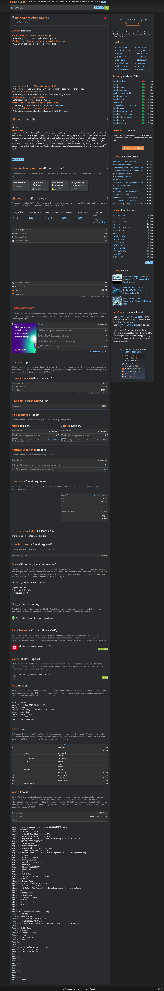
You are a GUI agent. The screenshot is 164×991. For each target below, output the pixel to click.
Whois (20, 792)
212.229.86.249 (119, 221)
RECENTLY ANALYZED (47, 2)
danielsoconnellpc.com (122, 114)
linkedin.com (142, 60)
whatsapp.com (143, 69)
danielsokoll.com (120, 123)
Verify (26, 659)
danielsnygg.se (119, 87)
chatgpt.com (122, 63)
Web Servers (19, 182)
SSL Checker (34, 630)
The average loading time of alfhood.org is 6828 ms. (33, 549)
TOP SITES (37, 2)
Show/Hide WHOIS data (127, 325)
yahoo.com (141, 63)
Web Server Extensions (57, 183)
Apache (19, 186)
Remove (121, 330)
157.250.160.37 (119, 245)
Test (106, 677)
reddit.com (141, 57)
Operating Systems (38, 183)
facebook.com (123, 50)
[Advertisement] (60, 65)
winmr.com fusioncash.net (125, 192)
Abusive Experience (29, 449)
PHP (75, 189)
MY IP (103, 2)
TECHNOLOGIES (95, 2)
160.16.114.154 (119, 248)
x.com (119, 53)
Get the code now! (133, 352)
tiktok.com (121, 57)
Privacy (85, 989)
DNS (19, 729)
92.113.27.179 (118, 233)
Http (19, 685)
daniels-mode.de (120, 99)
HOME (30, 2)
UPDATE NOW (132, 24)
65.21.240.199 (119, 215)
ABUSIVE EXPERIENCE (82, 2)
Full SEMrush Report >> (99, 352)
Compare (99, 8)
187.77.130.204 (119, 236)
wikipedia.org (122, 66)
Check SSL (103, 649)
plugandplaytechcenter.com (125, 105)
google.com (122, 47)
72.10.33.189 (118, 224)
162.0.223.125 (119, 254)
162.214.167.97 (119, 239)
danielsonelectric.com (122, 111)
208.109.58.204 (119, 251)
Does (34, 564)
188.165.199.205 (56, 105)
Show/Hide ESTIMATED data (129, 317)
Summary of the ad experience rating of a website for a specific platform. (42, 420)
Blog (80, 989)
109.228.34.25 (119, 218)
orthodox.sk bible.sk (122, 195)
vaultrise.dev (118, 102)
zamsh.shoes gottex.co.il (125, 197)
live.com (140, 66)
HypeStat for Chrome (134, 148)
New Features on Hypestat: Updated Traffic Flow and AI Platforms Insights (135, 290)
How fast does (32, 544)
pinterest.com (123, 69)
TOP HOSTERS (60, 2)
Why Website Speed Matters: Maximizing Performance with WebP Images (136, 279)
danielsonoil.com (120, 81)
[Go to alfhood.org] (49, 18)
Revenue (21, 362)
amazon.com (142, 53)
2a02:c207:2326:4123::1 (123, 227)
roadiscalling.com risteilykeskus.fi (128, 168)
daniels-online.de (120, 108)
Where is (30, 481)
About (92, 989)
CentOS (38, 189)
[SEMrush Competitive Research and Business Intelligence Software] (23, 308)
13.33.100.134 (118, 242)
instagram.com (143, 50)
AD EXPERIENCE (70, 2)
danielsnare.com (120, 96)
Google (25, 604)
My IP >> (148, 262)
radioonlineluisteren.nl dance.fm (127, 171)
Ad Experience (25, 414)
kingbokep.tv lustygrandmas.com (128, 183)
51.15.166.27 (118, 257)
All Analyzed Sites (69, 989)
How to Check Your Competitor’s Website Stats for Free (137, 301)
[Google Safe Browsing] (13, 618)
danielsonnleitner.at (121, 90)
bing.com (121, 60)
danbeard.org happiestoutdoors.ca (129, 203)
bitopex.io (117, 84)
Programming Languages (78, 183)
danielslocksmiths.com (122, 117)
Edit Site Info (17, 159)
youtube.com (142, 47)
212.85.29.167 (118, 230)
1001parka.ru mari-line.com (126, 200)
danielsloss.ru (118, 120)
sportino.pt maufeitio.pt (124, 162)
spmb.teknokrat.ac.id (122, 93)
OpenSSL (58, 189)
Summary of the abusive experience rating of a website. (34, 455)
